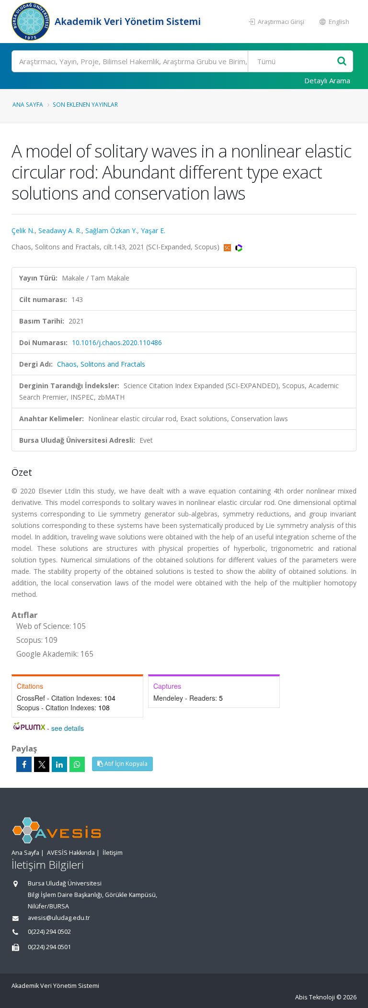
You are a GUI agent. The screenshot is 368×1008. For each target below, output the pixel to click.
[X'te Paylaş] (41, 764)
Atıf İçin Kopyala (125, 764)
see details (67, 728)
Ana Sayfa (27, 104)
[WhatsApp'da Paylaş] (77, 764)
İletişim (113, 853)
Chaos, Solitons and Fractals (101, 364)
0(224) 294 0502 (49, 932)
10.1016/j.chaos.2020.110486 (117, 342)
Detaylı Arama (327, 80)
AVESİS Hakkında (71, 853)
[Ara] (342, 61)
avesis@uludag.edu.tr (59, 918)
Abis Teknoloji (315, 997)
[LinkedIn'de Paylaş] (59, 764)
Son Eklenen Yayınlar (85, 104)
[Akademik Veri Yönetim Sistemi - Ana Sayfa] (32, 21)
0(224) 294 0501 (49, 947)
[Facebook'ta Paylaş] (24, 764)
